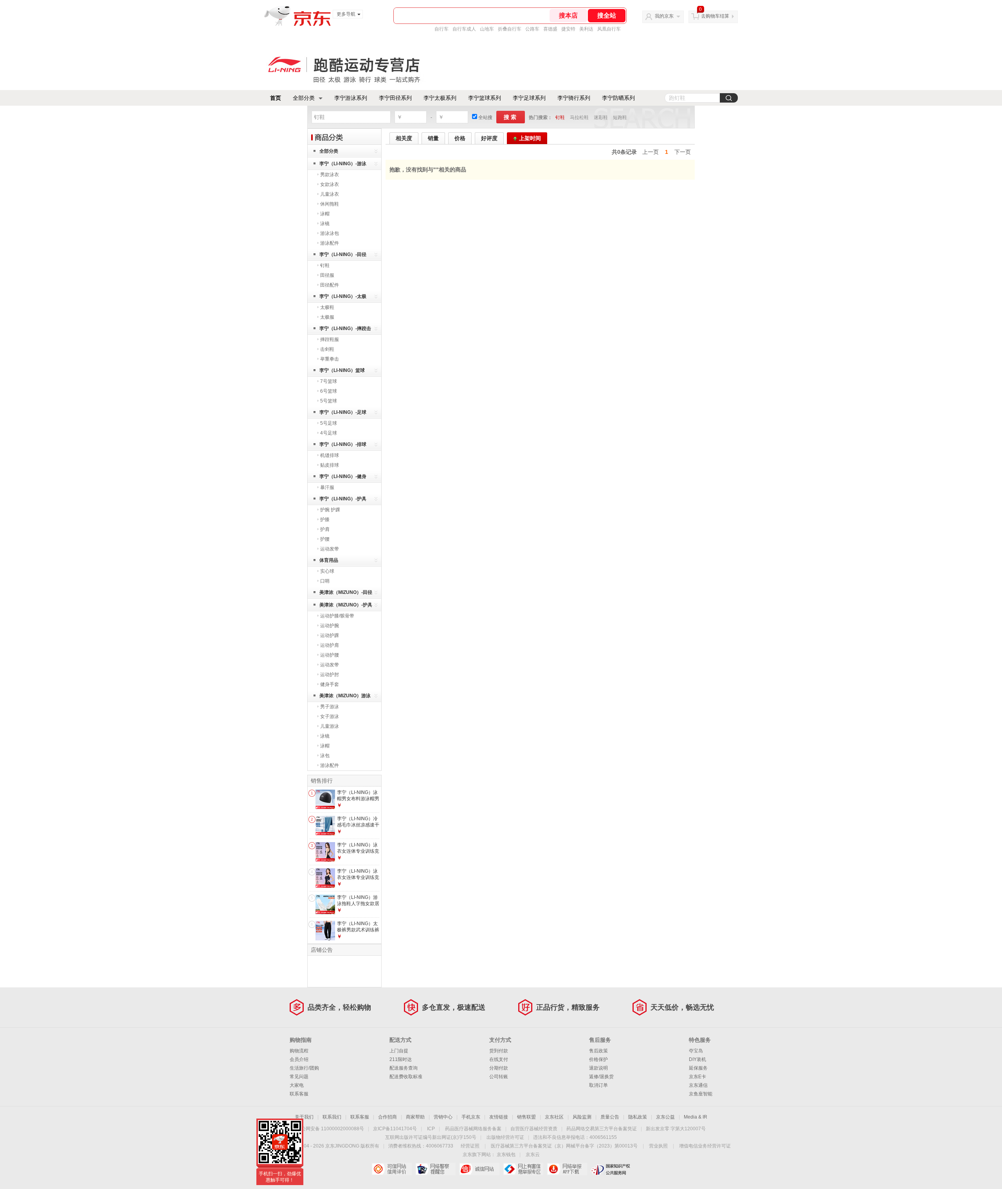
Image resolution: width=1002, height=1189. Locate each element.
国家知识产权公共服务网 (611, 1169)
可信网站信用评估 (391, 1169)
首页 (275, 98)
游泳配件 (329, 243)
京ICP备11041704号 (395, 1128)
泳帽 (325, 214)
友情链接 (498, 1117)
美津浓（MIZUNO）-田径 (345, 592)
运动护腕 (329, 625)
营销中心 (443, 1117)
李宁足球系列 (529, 98)
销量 (433, 138)
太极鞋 (327, 307)
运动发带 (329, 549)
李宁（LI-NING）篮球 (342, 370)
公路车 (532, 29)
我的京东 (664, 16)
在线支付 (498, 1059)
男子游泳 (329, 706)
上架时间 (530, 138)
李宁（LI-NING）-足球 (342, 412)
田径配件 (329, 285)
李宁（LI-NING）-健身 (342, 476)
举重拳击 (329, 359)
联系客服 (299, 1094)
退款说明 (598, 1068)
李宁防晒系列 (618, 98)
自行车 (441, 29)
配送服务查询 (403, 1068)
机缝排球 (329, 455)
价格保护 (598, 1059)
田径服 (327, 275)
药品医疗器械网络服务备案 (473, 1128)
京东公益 (665, 1117)
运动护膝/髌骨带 (337, 616)
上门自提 (398, 1051)
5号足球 (328, 423)
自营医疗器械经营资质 (533, 1128)
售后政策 (598, 1051)
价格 (459, 138)
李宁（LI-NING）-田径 (342, 254)
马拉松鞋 (579, 117)
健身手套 (329, 684)
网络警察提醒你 (435, 1169)
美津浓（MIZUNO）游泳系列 (345, 697)
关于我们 (304, 1117)
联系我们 (332, 1117)
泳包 (325, 755)
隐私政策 (637, 1117)
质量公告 (609, 1117)
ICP (431, 1128)
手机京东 (470, 1117)
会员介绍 (299, 1059)
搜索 (511, 117)
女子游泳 (329, 716)
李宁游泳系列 (350, 98)
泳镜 (325, 223)
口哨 (325, 581)
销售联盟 (526, 1117)
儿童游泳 (329, 726)
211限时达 (400, 1059)
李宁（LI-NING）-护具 (342, 499)
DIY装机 (697, 1059)
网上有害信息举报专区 (523, 1169)
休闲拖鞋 (329, 204)
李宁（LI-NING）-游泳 (342, 163)
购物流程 (299, 1051)
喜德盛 (550, 29)
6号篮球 (328, 391)
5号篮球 (328, 401)
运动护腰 (329, 655)
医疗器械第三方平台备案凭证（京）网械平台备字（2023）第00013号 (564, 1146)
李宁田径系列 (395, 98)
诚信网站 (479, 1169)
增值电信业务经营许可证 (705, 1146)
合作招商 (387, 1117)
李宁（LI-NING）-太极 (342, 296)
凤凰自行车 (609, 29)
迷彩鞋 (601, 117)
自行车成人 (464, 29)
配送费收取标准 (405, 1076)
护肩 (325, 529)
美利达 (586, 29)
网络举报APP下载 (567, 1169)
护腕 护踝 (330, 509)
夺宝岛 (696, 1051)
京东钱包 (506, 1154)
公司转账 (498, 1076)
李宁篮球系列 (484, 98)
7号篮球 (328, 381)
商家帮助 (415, 1117)
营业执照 (658, 1146)
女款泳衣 (329, 184)
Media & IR (695, 1117)
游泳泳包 (329, 233)
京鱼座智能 (700, 1094)
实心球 (327, 571)
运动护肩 (329, 645)
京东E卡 (697, 1076)
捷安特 (568, 29)
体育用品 (328, 560)
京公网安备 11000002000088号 (330, 1128)
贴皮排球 (329, 465)
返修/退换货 (601, 1076)
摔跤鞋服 (329, 339)
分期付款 (498, 1068)
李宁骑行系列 (573, 98)
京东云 (533, 1154)
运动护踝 (329, 635)
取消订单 (598, 1085)
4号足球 (328, 433)
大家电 (297, 1085)
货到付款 (498, 1051)
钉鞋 (560, 117)
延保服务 (698, 1068)
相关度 (404, 138)
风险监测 (582, 1117)
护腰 (325, 539)
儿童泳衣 (329, 194)
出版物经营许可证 (505, 1137)
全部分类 (304, 98)
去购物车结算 (715, 16)
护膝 (325, 519)
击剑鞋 (327, 349)
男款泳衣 (329, 174)
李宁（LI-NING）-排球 (342, 444)
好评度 (489, 138)
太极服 (327, 317)
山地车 (487, 29)
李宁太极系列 (440, 98)
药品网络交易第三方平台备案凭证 (601, 1128)
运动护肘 (329, 674)
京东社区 (554, 1117)
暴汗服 (327, 487)
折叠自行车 (509, 29)
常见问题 (299, 1076)
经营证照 (470, 1146)
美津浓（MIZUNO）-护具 (345, 605)
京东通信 (698, 1085)
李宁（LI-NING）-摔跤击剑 (345, 330)
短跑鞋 (620, 117)
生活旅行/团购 (304, 1068)
